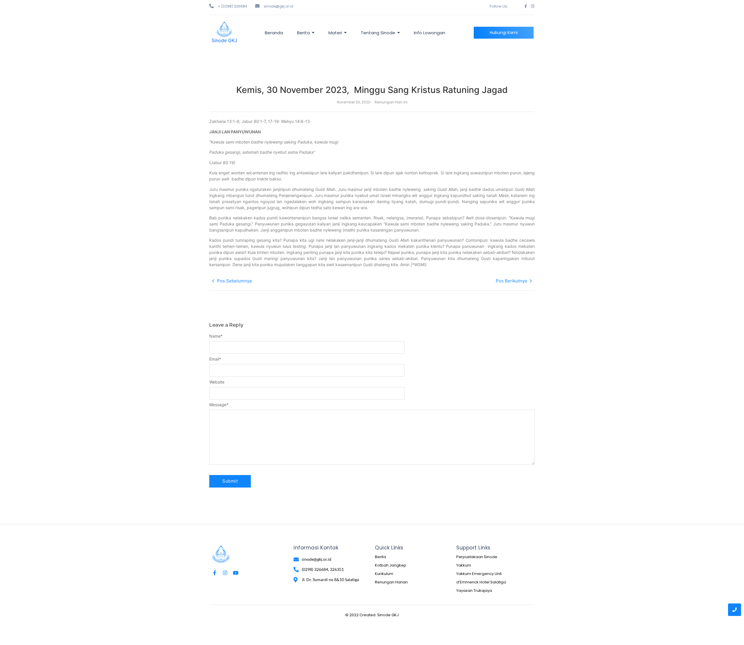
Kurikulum (384, 573)
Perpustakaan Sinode (476, 557)
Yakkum (463, 565)
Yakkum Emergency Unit (479, 573)
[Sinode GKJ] (224, 29)
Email (215, 359)
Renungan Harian (391, 582)
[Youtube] (235, 572)
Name (216, 336)
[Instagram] (532, 6)
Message (218, 405)
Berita (380, 557)
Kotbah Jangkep (390, 565)
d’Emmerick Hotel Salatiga (481, 582)
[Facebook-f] (525, 6)
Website (216, 382)
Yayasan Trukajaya (474, 590)
